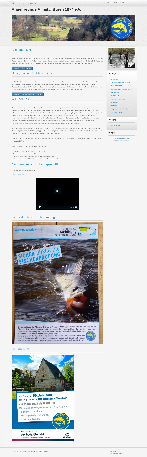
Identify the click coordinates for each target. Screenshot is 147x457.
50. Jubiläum (20, 349)
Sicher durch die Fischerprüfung (33, 217)
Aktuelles (21, 3)
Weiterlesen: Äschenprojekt (22, 68)
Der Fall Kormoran (116, 112)
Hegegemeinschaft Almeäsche (32, 73)
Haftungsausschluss (116, 453)
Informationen (32, 3)
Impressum (113, 451)
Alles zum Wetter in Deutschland (122, 140)
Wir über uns (20, 99)
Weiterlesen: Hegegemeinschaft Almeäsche (27, 94)
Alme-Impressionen (117, 86)
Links (44, 3)
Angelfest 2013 (115, 105)
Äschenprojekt (21, 49)
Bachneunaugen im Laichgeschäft (35, 164)
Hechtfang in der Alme (118, 99)
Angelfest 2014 (115, 102)
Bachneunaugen (17, 175)
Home (12, 3)
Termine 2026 (115, 95)
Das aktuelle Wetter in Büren (122, 138)
